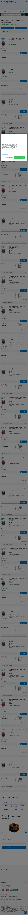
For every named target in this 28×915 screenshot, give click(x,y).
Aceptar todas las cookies (19, 157)
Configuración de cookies (8, 157)
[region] (14, 147)
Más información (5, 154)
